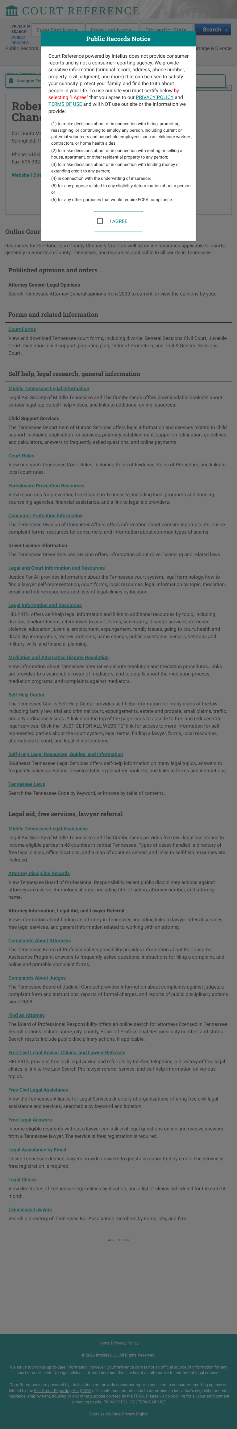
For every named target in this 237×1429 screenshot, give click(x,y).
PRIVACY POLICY (154, 97)
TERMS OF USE (65, 104)
